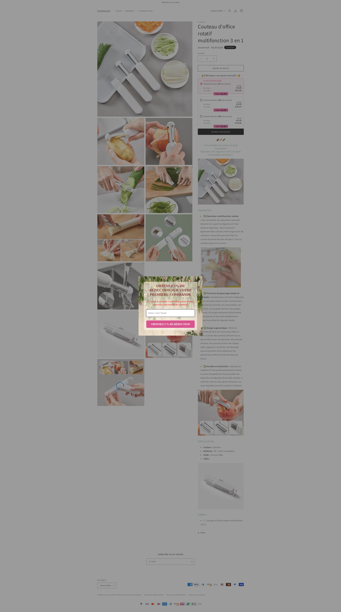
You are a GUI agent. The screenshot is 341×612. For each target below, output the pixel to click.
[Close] (199, 279)
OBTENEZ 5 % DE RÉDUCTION (170, 324)
